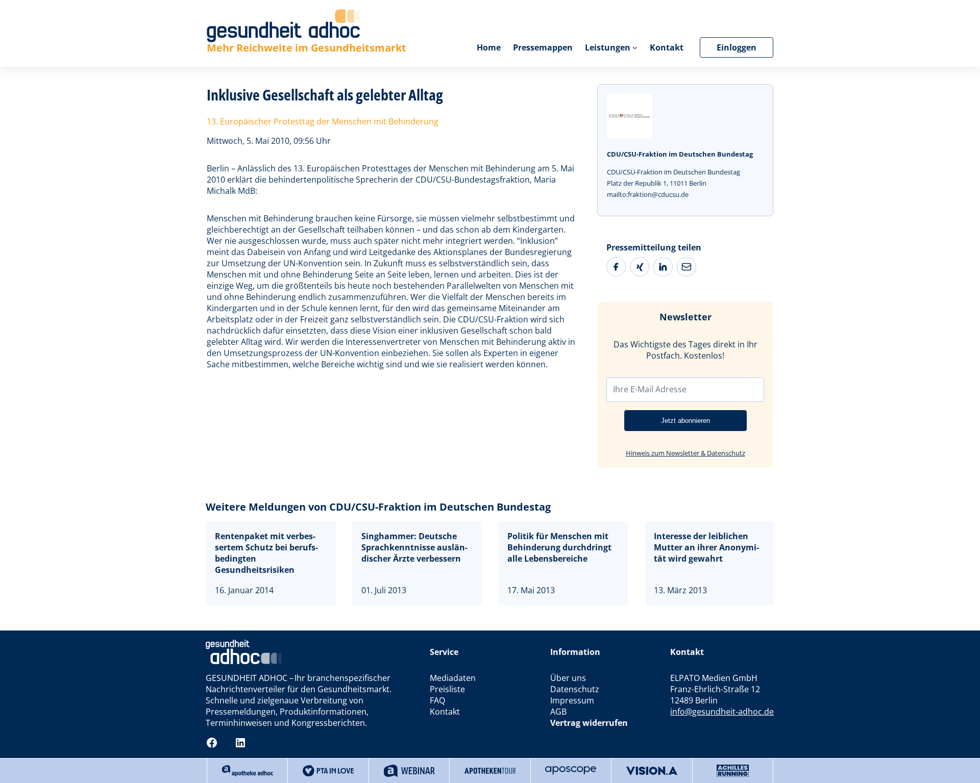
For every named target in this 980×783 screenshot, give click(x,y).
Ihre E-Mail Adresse (650, 389)
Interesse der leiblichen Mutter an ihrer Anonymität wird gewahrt (706, 547)
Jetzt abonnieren (685, 420)
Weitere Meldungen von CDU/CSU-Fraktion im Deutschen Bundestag (378, 507)
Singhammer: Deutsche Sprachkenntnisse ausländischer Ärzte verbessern (414, 547)
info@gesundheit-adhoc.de (722, 711)
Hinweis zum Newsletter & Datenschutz (685, 453)
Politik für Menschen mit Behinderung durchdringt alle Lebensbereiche (559, 547)
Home (489, 47)
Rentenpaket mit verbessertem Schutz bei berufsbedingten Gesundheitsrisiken (266, 553)
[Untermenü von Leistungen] (635, 47)
